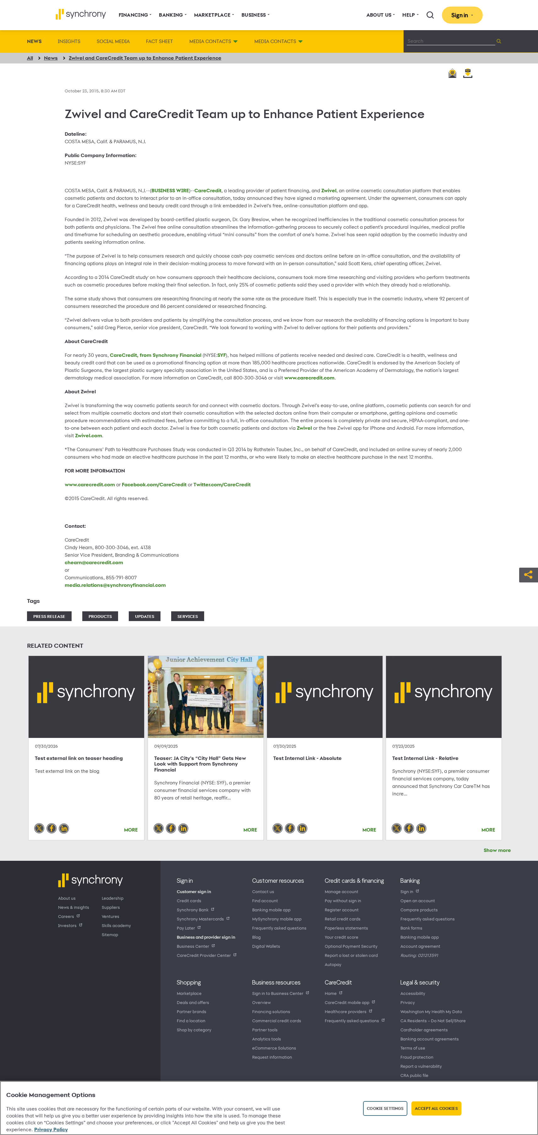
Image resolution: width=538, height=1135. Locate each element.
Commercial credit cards (276, 1020)
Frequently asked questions (279, 927)
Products (100, 616)
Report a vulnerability (421, 1066)
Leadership (112, 898)
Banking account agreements (429, 1038)
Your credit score (341, 937)
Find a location (191, 1020)
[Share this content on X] (39, 828)
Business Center (193, 946)
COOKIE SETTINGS (385, 1108)
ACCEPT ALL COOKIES (436, 1108)
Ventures (110, 916)
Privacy (407, 1002)
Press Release (49, 616)
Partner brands (191, 1011)
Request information (272, 1057)
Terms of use (412, 1047)
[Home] (81, 14)
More (131, 830)
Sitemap (110, 934)
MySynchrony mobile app (277, 918)
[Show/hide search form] (430, 15)
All (30, 58)
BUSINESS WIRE (170, 191)
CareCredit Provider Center (204, 955)
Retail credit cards (343, 918)
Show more (497, 850)
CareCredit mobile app (347, 1002)
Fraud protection (416, 1057)
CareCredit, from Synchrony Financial (155, 355)
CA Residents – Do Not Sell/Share (433, 1020)
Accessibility (412, 993)
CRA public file (414, 1075)
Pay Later (186, 927)
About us (67, 898)
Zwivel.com (88, 436)
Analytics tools (266, 1038)
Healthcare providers (346, 1011)
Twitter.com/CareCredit (222, 485)
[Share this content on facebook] (51, 828)
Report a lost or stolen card (351, 955)
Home (331, 993)
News (34, 41)
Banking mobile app (271, 909)
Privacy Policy (51, 1129)
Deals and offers (193, 1002)
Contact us (263, 891)
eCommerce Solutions (274, 1047)
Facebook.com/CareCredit (154, 485)
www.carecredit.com (309, 378)
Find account (265, 900)
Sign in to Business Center (277, 993)
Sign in (406, 891)
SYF (221, 355)
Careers (66, 916)
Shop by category (194, 1029)
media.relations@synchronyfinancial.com (115, 585)
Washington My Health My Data (431, 1011)
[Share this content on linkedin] (64, 828)
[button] (528, 574)
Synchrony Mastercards (200, 918)
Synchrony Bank (193, 909)
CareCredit (207, 191)
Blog (256, 937)
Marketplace (189, 993)
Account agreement (420, 946)
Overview (261, 1002)
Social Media (113, 41)
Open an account (417, 900)
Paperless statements (346, 927)
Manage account (341, 891)
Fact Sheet (159, 41)
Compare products (419, 909)
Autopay (333, 964)
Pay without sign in (343, 900)
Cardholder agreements (424, 1029)
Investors (67, 925)
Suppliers (111, 907)
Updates (144, 616)
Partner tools (265, 1029)
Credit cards (189, 900)
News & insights (73, 907)
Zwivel (328, 191)
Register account (342, 909)
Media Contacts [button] (210, 41)
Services (187, 616)
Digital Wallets (266, 946)
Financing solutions (271, 1011)
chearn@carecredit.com (94, 562)
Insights (69, 41)
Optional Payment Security (351, 946)
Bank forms (411, 927)
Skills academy (116, 925)
